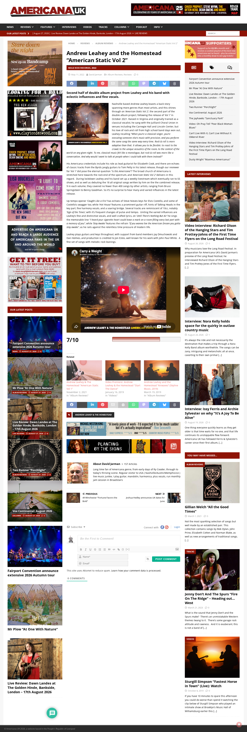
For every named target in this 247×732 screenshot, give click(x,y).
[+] (128, 549)
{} (123, 549)
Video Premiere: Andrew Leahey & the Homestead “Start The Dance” (122, 385)
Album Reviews (115, 74)
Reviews (25, 27)
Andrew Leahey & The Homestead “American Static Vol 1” (82, 385)
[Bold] (81, 549)
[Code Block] (114, 549)
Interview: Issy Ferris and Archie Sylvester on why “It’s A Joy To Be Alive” (212, 413)
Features (46, 27)
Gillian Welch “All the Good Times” (207, 509)
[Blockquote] (109, 549)
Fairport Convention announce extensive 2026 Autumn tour (33, 345)
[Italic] (85, 549)
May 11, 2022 (77, 74)
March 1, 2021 (195, 516)
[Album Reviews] (212, 482)
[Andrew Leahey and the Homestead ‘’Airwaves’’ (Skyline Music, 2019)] (161, 370)
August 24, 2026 (195, 334)
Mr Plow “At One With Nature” (33, 388)
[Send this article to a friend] (113, 84)
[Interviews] (212, 201)
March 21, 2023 (195, 607)
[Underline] (90, 549)
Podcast (141, 27)
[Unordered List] (104, 549)
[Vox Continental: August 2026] (35, 501)
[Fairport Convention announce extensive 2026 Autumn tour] (35, 336)
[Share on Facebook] (72, 84)
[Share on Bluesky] (164, 84)
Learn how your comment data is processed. (136, 570)
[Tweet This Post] (82, 84)
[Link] (118, 549)
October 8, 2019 (195, 690)
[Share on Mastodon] (144, 84)
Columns (120, 27)
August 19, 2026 (195, 422)
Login (176, 527)
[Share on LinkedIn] (92, 84)
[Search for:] (223, 33)
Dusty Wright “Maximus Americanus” (209, 159)
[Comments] (230, 67)
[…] (186, 267)
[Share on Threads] (175, 84)
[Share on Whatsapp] (133, 84)
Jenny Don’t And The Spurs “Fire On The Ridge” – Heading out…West (211, 598)
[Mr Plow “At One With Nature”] (35, 377)
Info (157, 27)
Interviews (69, 27)
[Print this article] (123, 84)
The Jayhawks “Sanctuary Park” (206, 118)
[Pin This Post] (102, 84)
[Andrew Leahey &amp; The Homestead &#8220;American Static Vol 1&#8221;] (84, 370)
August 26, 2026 (195, 243)
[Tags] (212, 67)
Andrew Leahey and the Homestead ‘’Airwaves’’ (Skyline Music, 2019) (161, 385)
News (10, 27)
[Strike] (95, 549)
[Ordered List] (99, 549)
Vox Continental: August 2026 (32, 511)
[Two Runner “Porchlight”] (35, 460)
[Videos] (212, 657)
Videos (87, 27)
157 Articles (130, 464)
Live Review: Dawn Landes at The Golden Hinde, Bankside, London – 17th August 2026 (35, 425)
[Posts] (194, 67)
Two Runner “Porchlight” (29, 470)
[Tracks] (212, 569)
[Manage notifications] (239, 724)
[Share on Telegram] (154, 84)
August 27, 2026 (29, 351)
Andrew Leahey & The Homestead (93, 414)
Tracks (103, 27)
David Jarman (95, 74)
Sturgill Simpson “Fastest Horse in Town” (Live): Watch (211, 683)
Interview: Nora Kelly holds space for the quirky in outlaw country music (210, 325)
